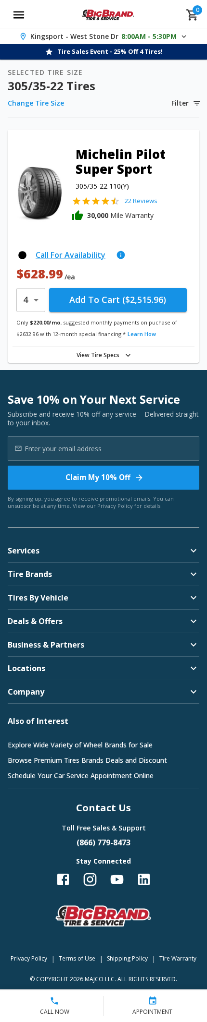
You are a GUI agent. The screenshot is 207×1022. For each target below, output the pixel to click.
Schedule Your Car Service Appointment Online (81, 775)
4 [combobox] (25, 299)
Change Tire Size (36, 103)
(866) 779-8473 (103, 842)
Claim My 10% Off (97, 477)
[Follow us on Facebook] (63, 879)
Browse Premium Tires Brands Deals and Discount (87, 760)
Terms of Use (77, 958)
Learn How (142, 333)
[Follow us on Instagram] (90, 879)
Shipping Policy (127, 958)
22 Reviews (141, 200)
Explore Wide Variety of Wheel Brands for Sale (80, 744)
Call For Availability (70, 255)
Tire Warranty (177, 958)
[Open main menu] (19, 15)
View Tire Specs (98, 355)
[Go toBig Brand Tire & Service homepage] (108, 14)
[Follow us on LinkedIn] (144, 879)
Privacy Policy (115, 505)
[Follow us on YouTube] (117, 879)
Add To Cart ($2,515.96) (117, 299)
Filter (180, 103)
